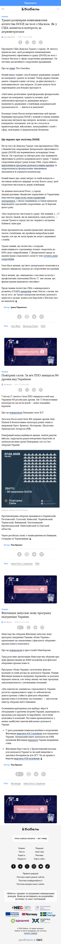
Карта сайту (39, 859)
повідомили (15, 413)
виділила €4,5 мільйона (29, 734)
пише (12, 68)
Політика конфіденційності (30, 880)
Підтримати (30, 3)
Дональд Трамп (30, 326)
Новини (21, 848)
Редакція (39, 848)
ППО (37, 564)
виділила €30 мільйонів (27, 759)
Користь (21, 855)
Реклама (39, 855)
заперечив (25, 291)
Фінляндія (16, 783)
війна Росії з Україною (22, 564)
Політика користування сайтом (30, 877)
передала (33, 740)
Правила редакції (30, 873)
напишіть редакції (30, 933)
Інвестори (39, 852)
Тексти (22, 852)
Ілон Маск (15, 326)
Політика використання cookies (30, 884)
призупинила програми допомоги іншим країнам (27, 165)
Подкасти (21, 859)
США (43, 326)
